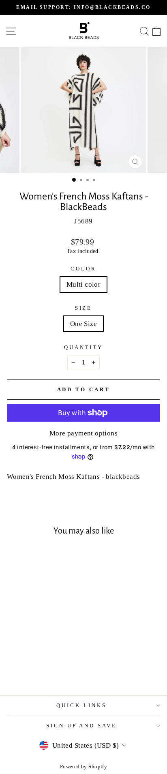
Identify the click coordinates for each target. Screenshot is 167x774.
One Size (83, 324)
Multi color (83, 284)
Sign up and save (81, 726)
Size (83, 308)
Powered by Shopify (83, 767)
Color (83, 269)
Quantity (83, 347)
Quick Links (81, 705)
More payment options (83, 433)
